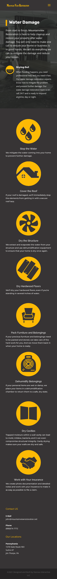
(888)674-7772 (12, 528)
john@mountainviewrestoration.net (21, 519)
